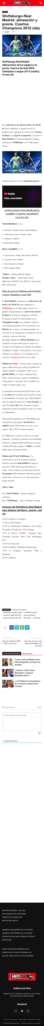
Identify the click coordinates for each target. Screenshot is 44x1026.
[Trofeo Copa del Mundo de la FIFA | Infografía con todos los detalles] (8, 662)
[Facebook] (11, 627)
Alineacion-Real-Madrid (19, 610)
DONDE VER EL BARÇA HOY (12, 917)
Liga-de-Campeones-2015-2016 (12, 618)
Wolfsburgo (7, 308)
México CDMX (18, 533)
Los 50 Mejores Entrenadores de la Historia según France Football (27, 683)
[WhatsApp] (22, 627)
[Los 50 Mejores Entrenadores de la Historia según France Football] (8, 684)
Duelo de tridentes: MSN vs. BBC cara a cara (11, 642)
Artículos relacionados (12, 654)
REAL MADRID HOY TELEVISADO (14, 914)
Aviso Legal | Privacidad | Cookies (29, 1019)
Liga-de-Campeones (29, 615)
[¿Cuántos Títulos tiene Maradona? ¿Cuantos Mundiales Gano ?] (8, 673)
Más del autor (27, 654)
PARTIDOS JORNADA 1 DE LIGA (13, 910)
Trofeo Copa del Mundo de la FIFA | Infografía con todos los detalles (27, 662)
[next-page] (7, 692)
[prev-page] (3, 692)
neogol (7, 32)
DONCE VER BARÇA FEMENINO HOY (15, 949)
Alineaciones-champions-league (12, 612)
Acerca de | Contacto (10, 1019)
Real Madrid (27, 618)
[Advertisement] (22, 100)
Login (39, 707)
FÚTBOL (5, 12)
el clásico (16, 353)
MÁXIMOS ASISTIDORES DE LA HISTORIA (17, 933)
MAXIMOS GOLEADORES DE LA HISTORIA (17, 930)
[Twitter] (17, 627)
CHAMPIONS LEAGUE (30, 612)
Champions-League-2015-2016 (12, 615)
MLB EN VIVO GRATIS (10, 920)
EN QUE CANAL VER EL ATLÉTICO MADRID (17, 956)
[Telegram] (27, 627)
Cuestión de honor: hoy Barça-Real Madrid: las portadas (33, 643)
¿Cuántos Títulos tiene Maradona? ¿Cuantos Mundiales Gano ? (25, 673)
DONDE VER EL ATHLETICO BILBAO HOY (17, 952)
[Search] (41, 3)
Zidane (15, 363)
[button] (3, 3)
